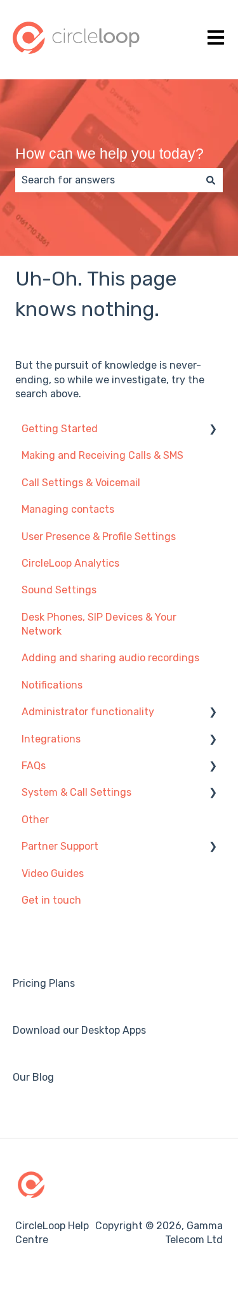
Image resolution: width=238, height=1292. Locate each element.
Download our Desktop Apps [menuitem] (79, 1030)
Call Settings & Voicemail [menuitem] (81, 483)
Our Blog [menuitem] (33, 1077)
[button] (212, 430)
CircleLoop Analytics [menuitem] (70, 563)
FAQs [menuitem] (34, 766)
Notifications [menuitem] (52, 685)
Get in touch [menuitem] (51, 900)
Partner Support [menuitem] (60, 846)
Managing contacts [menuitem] (68, 509)
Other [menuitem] (35, 820)
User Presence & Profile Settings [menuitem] (99, 537)
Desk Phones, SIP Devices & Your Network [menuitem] (99, 624)
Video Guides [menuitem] (53, 873)
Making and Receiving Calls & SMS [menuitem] (102, 455)
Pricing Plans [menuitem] (44, 983)
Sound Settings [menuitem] (59, 590)
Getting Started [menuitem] (60, 429)
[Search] (211, 180)
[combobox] (107, 180)
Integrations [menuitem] (51, 739)
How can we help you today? (109, 153)
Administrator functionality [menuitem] (88, 712)
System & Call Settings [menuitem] (76, 792)
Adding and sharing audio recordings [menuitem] (110, 658)
